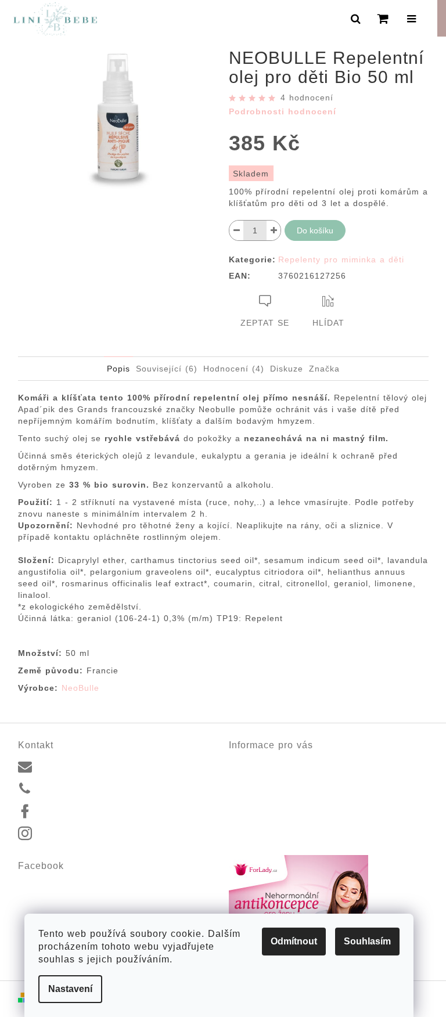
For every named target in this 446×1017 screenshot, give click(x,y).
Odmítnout (294, 941)
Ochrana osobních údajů (275, 817)
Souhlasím (367, 941)
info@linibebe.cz (70, 766)
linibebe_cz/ (61, 834)
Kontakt (243, 762)
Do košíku (315, 230)
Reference (248, 775)
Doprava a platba (261, 789)
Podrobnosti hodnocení (282, 111)
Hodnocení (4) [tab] (233, 368)
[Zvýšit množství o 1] (273, 230)
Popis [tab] (118, 368)
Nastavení (70, 989)
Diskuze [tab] (286, 368)
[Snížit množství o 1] (236, 230)
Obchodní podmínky (266, 803)
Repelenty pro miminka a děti (341, 259)
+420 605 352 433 (73, 788)
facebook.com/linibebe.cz (86, 811)
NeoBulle (82, 688)
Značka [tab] (324, 368)
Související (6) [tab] (166, 368)
